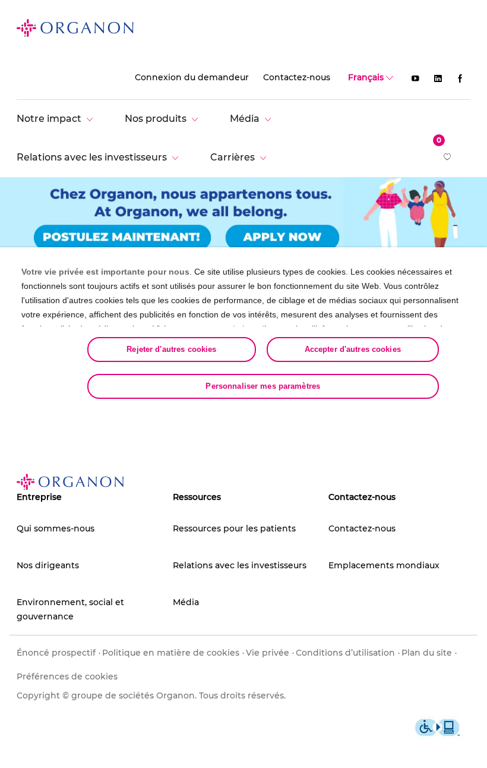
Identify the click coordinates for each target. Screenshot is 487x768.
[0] (448, 157)
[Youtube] (415, 78)
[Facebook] (460, 78)
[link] (75, 27)
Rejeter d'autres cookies (171, 349)
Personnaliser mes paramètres (262, 386)
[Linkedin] (438, 78)
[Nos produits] (164, 118)
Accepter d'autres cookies (353, 349)
